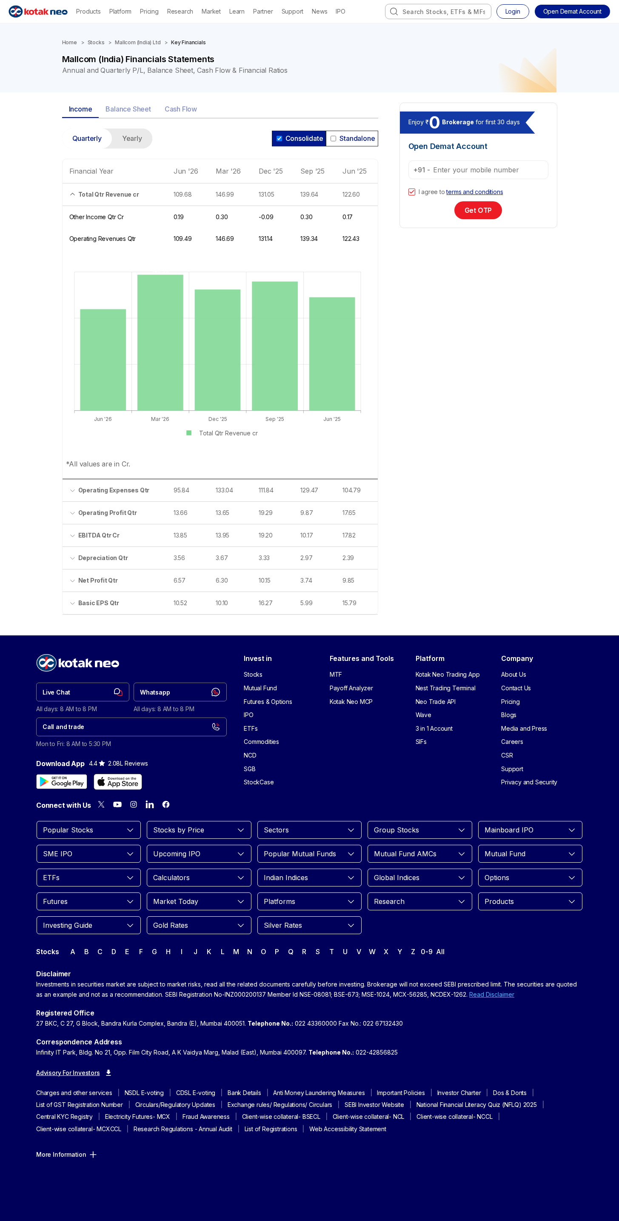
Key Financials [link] (188, 42)
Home (69, 42)
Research (180, 11)
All (440, 951)
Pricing (149, 11)
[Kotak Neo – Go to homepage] (38, 11)
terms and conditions (474, 191)
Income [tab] (80, 109)
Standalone (357, 138)
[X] (101, 804)
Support (293, 11)
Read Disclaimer (491, 994)
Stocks (96, 42)
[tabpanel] (220, 376)
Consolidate (304, 138)
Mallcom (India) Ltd (137, 42)
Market (211, 11)
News (319, 11)
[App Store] (117, 782)
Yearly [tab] (132, 138)
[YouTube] (117, 804)
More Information (61, 1154)
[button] (572, 11)
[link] (82, 692)
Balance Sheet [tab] (128, 109)
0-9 (426, 951)
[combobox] (438, 11)
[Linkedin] (149, 804)
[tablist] (220, 109)
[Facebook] (166, 804)
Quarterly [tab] (87, 138)
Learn (237, 11)
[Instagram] (133, 804)
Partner (263, 11)
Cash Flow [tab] (181, 109)
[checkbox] (411, 192)
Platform (120, 11)
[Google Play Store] (61, 782)
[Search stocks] (394, 11)
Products (88, 11)
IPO (340, 11)
